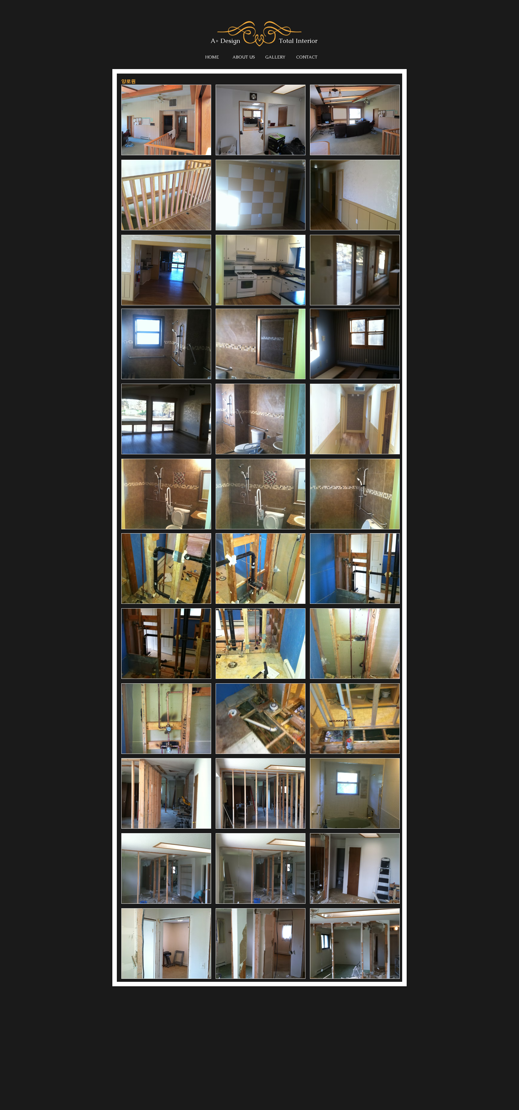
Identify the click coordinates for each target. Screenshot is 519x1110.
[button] (166, 120)
